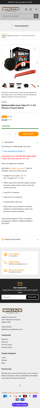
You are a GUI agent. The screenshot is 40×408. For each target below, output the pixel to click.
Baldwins (4, 102)
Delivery (5, 342)
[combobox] (20, 16)
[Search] (36, 16)
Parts (3, 363)
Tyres (4, 358)
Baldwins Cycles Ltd (13, 393)
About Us (5, 339)
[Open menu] (36, 9)
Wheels (4, 360)
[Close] (36, 398)
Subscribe (32, 297)
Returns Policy (7, 347)
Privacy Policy (7, 345)
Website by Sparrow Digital (29, 393)
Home (3, 34)
